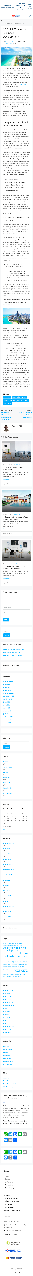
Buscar (6, 635)
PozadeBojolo (14, 966)
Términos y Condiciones (11, 1198)
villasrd (20, 976)
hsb (26, 956)
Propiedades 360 (9, 1207)
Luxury (26, 400)
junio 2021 (6, 714)
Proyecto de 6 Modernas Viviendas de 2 (18, 969)
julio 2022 (6, 702)
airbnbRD (5, 943)
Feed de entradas (9, 1081)
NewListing (19, 961)
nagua (13, 962)
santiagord (6, 976)
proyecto (6, 969)
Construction (7, 767)
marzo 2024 (7, 687)
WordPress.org (8, 1087)
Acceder (6, 1078)
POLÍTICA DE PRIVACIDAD (11, 1201)
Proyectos (6, 777)
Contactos (7, 1195)
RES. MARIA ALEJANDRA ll (13, 974)
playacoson (24, 964)
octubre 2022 (7, 699)
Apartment (7, 397)
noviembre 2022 (8, 696)
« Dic (4, 829)
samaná (22, 974)
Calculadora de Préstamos (12, 1210)
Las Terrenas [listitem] (9, 1182)
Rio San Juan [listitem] (9, 1185)
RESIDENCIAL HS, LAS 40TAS (12, 655)
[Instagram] (16, 1272)
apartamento (11, 943)
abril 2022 (6, 708)
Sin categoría (7, 793)
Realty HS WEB (9, 41)
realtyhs (5, 974)
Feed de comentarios (10, 1084)
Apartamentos (18, 943)
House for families (9, 400)
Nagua (5, 772)
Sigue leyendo (6, 479)
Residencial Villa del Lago (11, 652)
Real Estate (11, 21)
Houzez (19, 400)
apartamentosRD (7, 945)
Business (6, 762)
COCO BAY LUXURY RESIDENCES (13, 649)
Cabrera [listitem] (7, 1179)
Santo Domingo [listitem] (9, 1188)
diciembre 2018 (8, 717)
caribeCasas (22, 951)
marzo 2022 (7, 711)
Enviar (6, 619)
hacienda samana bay (12, 954)
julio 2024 (6, 684)
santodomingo (14, 976)
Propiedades (8, 1204)
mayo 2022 (6, 705)
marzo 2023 (7, 690)
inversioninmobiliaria (14, 959)
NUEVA (24, 961)
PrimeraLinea (21, 966)
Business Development (19, 397)
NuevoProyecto (12, 964)
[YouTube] (20, 1272)
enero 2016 (7, 723)
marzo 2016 (7, 720)
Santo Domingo (8, 788)
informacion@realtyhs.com (7, 7)
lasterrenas (22, 959)
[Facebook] (13, 1272)
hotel (19, 954)
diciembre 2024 (8, 681)
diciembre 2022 (8, 693)
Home (4, 21)
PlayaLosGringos (7, 966)
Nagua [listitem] (7, 1176)
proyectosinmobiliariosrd (8, 972)
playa (19, 964)
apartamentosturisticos (16, 945)
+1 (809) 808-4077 (7, 5)
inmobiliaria (6, 959)
